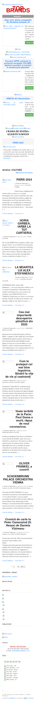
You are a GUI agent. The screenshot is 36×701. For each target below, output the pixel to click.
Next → (23, 567)
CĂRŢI (29, 237)
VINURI (22, 382)
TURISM (17, 187)
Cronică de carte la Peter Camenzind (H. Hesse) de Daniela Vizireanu (18, 523)
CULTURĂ (28, 185)
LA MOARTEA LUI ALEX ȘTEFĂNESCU (24, 270)
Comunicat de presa (26, 279)
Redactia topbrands (22, 183)
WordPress (13, 698)
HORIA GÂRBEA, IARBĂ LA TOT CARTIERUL (24, 226)
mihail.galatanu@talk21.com (20, 650)
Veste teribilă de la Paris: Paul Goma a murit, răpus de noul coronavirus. (21, 419)
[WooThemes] (29, 698)
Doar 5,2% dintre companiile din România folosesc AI (18, 20)
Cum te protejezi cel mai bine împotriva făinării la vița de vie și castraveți (19, 369)
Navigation (17, 16)
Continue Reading (7, 213)
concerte (4, 488)
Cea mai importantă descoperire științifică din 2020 (24, 318)
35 (18, 567)
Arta (8, 534)
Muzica (29, 488)
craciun (10, 488)
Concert (30, 486)
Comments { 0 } (19, 213)
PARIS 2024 (18, 142)
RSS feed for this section (24, 173)
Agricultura (5, 382)
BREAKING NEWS (7, 432)
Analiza (11, 382)
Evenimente (22, 488)
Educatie (23, 534)
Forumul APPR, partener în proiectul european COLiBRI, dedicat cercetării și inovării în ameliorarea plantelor (18, 64)
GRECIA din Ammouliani (18, 98)
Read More (29, 88)
